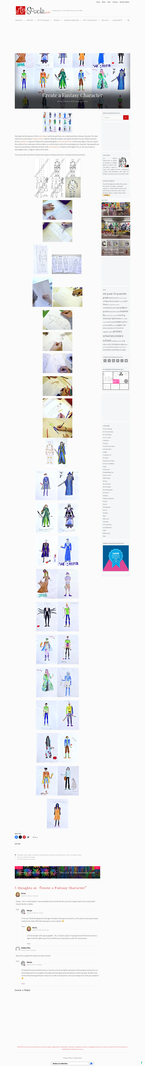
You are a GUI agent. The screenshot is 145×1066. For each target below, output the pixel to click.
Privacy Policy (67, 1058)
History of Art (107, 475)
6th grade (108, 293)
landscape (107, 318)
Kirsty (23, 893)
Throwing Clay (107, 524)
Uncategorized (107, 527)
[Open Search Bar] (128, 20)
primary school (65, 855)
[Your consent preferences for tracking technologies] (141, 1062)
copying (119, 308)
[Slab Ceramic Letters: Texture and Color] (115, 255)
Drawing (18, 20)
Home (98, 2)
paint (110, 325)
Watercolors (106, 533)
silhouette (118, 341)
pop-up (105, 510)
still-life (111, 344)
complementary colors (114, 304)
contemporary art (109, 308)
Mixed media (106, 478)
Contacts (115, 2)
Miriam (29, 911)
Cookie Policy (77, 1058)
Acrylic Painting (107, 429)
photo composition (108, 328)
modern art (120, 321)
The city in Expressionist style (26, 859)
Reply (17, 909)
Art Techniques (43, 20)
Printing (105, 513)
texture (117, 344)
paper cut (121, 325)
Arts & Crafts (107, 437)
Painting (29, 20)
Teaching (105, 20)
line (123, 318)
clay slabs (125, 298)
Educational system (108, 461)
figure (30, 855)
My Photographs (108, 490)
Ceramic (56, 20)
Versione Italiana (124, 2)
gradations (107, 311)
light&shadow (116, 318)
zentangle (122, 350)
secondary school (76, 855)
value (122, 344)
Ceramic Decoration (109, 446)
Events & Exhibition (108, 463)
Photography (107, 507)
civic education (107, 449)
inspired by (36, 855)
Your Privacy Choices (79, 1063)
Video (104, 530)
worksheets (107, 350)
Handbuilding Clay (108, 472)
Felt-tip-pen (106, 469)
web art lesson (122, 347)
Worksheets (117, 20)
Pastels (105, 501)
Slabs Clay (106, 519)
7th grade (20, 855)
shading (113, 341)
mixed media (110, 322)
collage (121, 301)
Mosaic (105, 481)
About (104, 2)
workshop (115, 350)
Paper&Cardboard (71, 20)
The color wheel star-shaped (26, 857)
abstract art (113, 298)
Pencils (85, 101)
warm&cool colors (113, 347)
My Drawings (107, 487)
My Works (106, 492)
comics (26, 855)
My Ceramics (107, 484)
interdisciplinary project (47, 855)
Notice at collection (60, 1064)
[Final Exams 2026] (115, 215)
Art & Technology (90, 20)
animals (120, 298)
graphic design (115, 311)
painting (115, 325)
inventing (57, 855)
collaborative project (111, 301)
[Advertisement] (72, 38)
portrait (115, 328)
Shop (109, 2)
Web (104, 536)
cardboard (106, 440)
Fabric (105, 466)
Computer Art (107, 455)
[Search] (126, 117)
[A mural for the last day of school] (115, 238)
